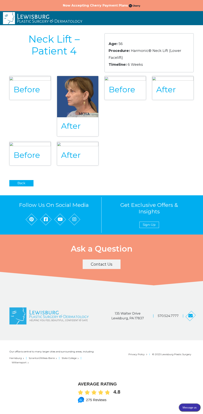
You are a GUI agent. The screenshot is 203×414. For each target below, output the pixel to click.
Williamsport (19, 362)
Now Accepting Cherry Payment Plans (96, 5)
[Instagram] (74, 219)
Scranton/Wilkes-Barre (42, 358)
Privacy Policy (136, 354)
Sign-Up (149, 225)
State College (69, 358)
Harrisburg (15, 358)
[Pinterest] (31, 219)
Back (21, 183)
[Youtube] (59, 219)
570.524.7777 (168, 316)
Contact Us (101, 264)
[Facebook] (46, 219)
